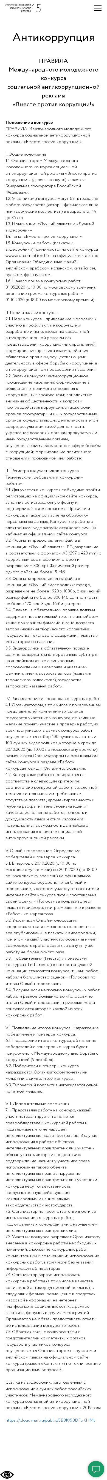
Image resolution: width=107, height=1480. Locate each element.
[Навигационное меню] (98, 8)
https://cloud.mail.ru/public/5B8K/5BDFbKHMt (50, 1420)
